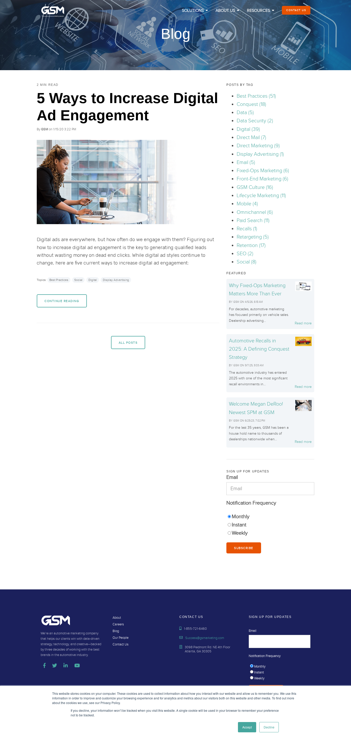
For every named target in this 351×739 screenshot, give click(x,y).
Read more (303, 323)
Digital (92, 280)
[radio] (270, 517)
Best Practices (58, 280)
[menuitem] (195, 10)
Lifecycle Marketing (261, 196)
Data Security (255, 121)
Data (245, 113)
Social (78, 280)
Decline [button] (269, 727)
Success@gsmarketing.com (204, 638)
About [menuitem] (117, 618)
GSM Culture (255, 187)
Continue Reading (61, 301)
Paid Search (253, 220)
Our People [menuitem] (120, 638)
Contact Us (296, 10)
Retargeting (253, 237)
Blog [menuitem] (116, 631)
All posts (128, 342)
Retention (251, 245)
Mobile (247, 204)
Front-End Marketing (262, 179)
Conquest (251, 104)
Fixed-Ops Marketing (263, 171)
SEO (245, 254)
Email (246, 162)
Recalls (247, 229)
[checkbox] (270, 525)
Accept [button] (247, 727)
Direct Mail (251, 137)
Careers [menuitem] (118, 624)
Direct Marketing (258, 146)
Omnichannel (255, 212)
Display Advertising (116, 280)
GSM (44, 129)
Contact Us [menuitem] (120, 644)
